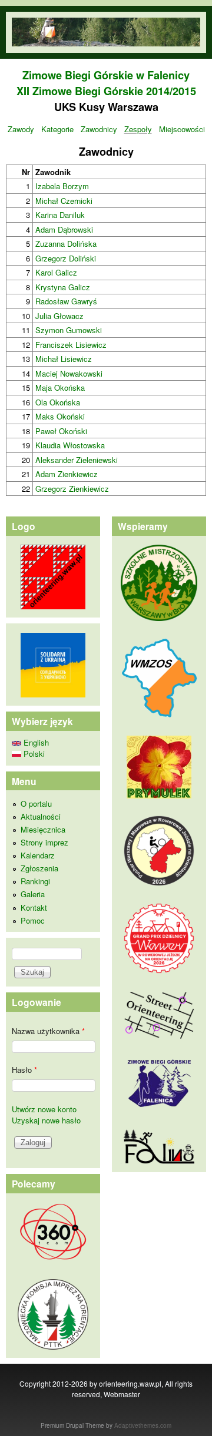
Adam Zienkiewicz (66, 473)
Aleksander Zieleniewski (76, 459)
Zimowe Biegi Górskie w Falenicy (106, 75)
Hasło (24, 1069)
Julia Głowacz (59, 315)
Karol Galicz (56, 272)
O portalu (36, 803)
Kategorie (57, 129)
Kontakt (34, 907)
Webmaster (122, 1394)
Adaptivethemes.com (142, 1425)
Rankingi (35, 881)
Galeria (33, 894)
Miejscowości (182, 129)
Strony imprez (44, 842)
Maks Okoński (60, 416)
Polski (33, 753)
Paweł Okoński (61, 431)
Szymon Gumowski (68, 329)
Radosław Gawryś (66, 301)
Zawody (21, 129)
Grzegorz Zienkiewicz (72, 488)
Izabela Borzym (62, 186)
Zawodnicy (99, 129)
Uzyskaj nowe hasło (46, 1120)
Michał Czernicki (63, 200)
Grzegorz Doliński (65, 258)
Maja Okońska (60, 387)
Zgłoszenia (39, 868)
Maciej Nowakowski (68, 373)
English (35, 742)
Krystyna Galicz (62, 287)
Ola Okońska (57, 402)
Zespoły (138, 129)
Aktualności (41, 816)
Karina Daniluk (60, 214)
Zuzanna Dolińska (66, 243)
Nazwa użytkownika (48, 1030)
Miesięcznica (43, 829)
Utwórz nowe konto (44, 1109)
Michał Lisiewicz (63, 358)
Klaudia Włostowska (70, 445)
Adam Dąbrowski (64, 229)
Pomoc (33, 920)
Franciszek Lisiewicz (71, 344)
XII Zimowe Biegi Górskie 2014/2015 (106, 91)
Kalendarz (38, 855)
